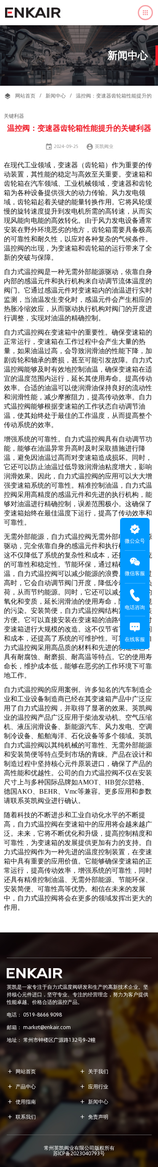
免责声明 (93, 1116)
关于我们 (93, 1071)
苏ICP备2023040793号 (79, 1153)
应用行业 (93, 1086)
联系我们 (21, 1116)
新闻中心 (56, 95)
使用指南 (21, 1101)
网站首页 (25, 95)
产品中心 (21, 1086)
